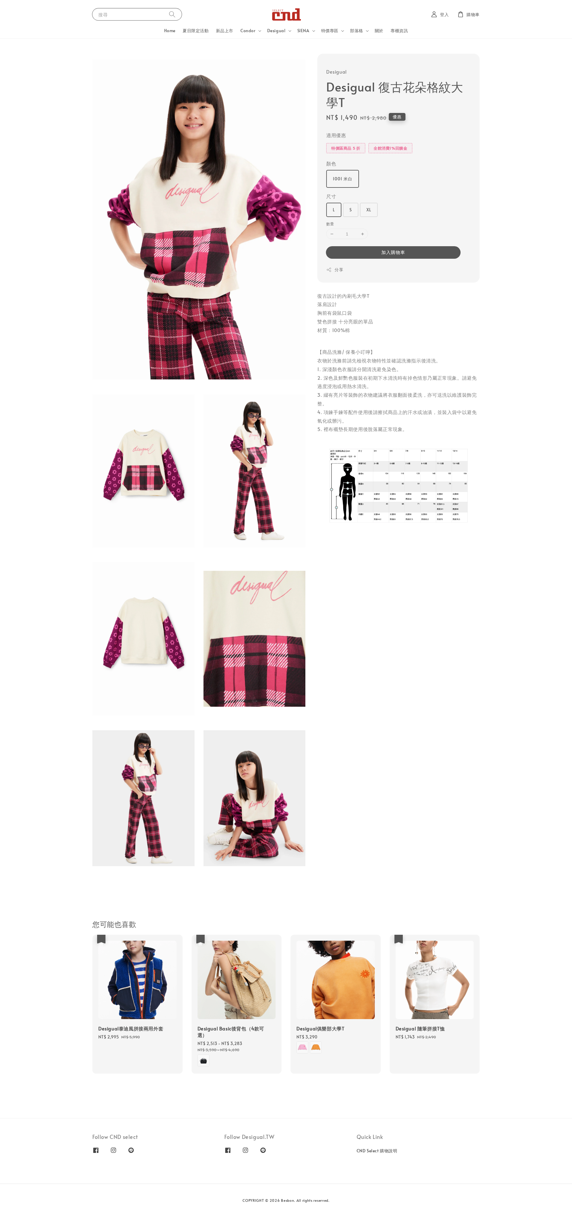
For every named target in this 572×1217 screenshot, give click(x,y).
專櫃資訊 (399, 30)
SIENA (303, 30)
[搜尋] (172, 14)
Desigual (276, 30)
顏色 (331, 163)
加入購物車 (393, 252)
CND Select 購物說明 (377, 1151)
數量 (330, 224)
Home (169, 30)
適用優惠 (336, 135)
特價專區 (329, 30)
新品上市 (224, 30)
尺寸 (331, 196)
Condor (248, 30)
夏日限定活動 (196, 30)
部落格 (356, 30)
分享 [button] (339, 269)
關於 (379, 30)
